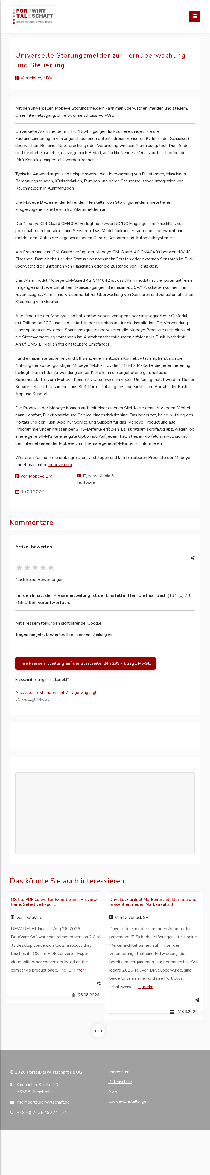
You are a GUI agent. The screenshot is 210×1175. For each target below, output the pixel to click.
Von (28, 917)
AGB (113, 1092)
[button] (56, 983)
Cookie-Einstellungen (128, 1101)
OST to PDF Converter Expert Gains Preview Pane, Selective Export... (54, 902)
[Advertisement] (105, 829)
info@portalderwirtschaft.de (43, 1102)
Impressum (118, 1072)
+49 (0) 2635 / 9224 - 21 (42, 1113)
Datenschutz (120, 1082)
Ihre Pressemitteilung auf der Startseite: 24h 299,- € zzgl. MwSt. (85, 663)
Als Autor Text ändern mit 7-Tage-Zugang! (55, 693)
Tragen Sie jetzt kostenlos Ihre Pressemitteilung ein (64, 634)
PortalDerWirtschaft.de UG (54, 1072)
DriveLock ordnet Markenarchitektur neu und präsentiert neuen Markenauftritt (152, 902)
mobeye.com (60, 465)
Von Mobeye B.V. (37, 78)
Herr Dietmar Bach (147, 595)
